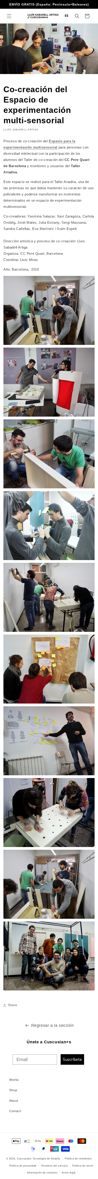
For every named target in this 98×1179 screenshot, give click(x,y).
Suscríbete (72, 1059)
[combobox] (66, 15)
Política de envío (82, 1165)
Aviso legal (68, 1172)
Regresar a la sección (52, 1025)
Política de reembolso (78, 1158)
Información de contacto (42, 1172)
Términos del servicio (54, 1165)
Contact (15, 1111)
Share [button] (12, 1005)
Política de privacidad (22, 1165)
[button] (9, 16)
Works (14, 1080)
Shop (13, 1090)
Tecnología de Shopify (46, 1158)
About (13, 1100)
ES (67, 15)
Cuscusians (24, 1158)
